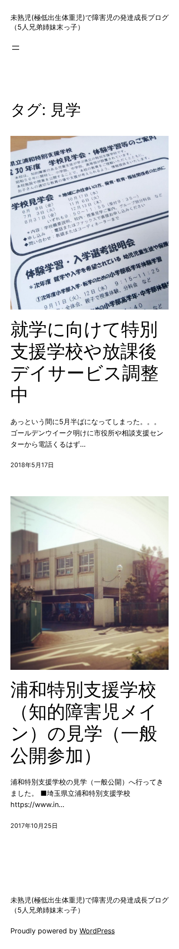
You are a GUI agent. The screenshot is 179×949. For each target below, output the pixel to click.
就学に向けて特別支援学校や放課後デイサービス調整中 (84, 361)
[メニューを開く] (15, 48)
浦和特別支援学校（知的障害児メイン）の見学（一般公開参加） (83, 722)
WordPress (97, 930)
